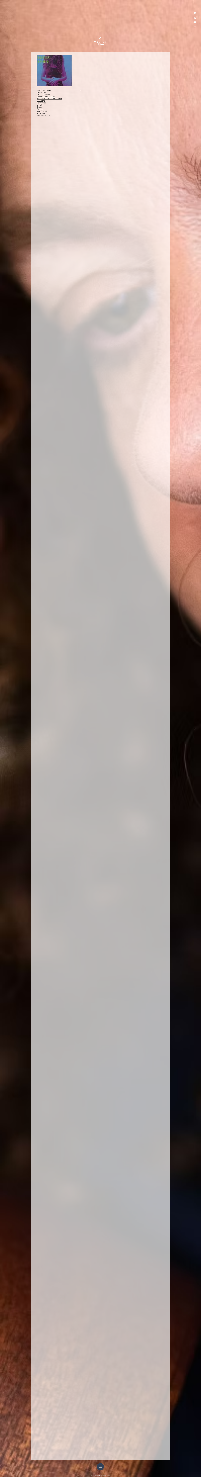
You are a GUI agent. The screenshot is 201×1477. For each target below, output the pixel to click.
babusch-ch (101, 1476)
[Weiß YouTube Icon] (195, 22)
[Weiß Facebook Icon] (195, 27)
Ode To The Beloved (44, 90)
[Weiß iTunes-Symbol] (195, 18)
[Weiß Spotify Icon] (195, 13)
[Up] (39, 123)
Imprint (108, 1476)
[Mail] (100, 1466)
